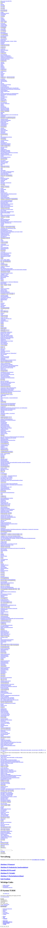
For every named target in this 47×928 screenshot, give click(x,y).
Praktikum (2, 446)
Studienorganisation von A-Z (6, 416)
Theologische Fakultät (4, 109)
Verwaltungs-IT (3, 236)
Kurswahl (2, 694)
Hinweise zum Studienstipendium (6, 587)
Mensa (4, 911)
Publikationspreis (3, 630)
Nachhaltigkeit (3, 26)
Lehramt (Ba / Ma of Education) (6, 336)
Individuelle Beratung (4, 499)
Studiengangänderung (4, 424)
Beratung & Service (4, 570)
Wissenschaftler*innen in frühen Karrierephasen (9, 644)
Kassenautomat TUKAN (5, 426)
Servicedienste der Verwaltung (38, 859)
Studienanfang (3, 401)
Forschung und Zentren (5, 59)
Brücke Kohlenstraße (4, 276)
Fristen (1, 400)
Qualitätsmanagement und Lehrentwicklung (8, 523)
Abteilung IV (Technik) (5, 216)
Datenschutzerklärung (4, 844)
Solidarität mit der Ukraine (5, 680)
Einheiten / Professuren (4, 103)
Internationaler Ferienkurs (5, 736)
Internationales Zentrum (5, 816)
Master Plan (2, 470)
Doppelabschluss (3, 422)
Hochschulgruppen (4, 559)
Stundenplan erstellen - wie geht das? (7, 413)
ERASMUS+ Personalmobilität (6, 794)
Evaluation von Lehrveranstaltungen (7, 509)
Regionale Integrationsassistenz (6, 700)
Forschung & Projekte (4, 108)
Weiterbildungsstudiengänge (5, 530)
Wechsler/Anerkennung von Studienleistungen (9, 93)
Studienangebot (3, 80)
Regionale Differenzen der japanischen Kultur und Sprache (11, 762)
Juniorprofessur (3, 665)
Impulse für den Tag (4, 121)
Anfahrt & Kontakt (4, 315)
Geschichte (2, 15)
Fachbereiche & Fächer (4, 44)
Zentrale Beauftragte (4, 173)
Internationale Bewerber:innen (6, 392)
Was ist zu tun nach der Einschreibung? (8, 403)
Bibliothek (2, 112)
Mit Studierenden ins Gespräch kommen (8, 359)
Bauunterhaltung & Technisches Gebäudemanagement (10, 221)
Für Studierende (3, 809)
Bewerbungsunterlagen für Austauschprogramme (9, 777)
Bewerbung (2, 378)
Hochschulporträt (3, 9)
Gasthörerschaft (3, 542)
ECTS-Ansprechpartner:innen (6, 693)
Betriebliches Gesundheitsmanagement (7, 116)
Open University (3, 549)
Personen (2, 83)
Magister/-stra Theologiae (5, 338)
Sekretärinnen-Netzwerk (5, 237)
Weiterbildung (3, 525)
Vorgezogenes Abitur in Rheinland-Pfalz (8, 387)
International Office (4, 202)
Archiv (1, 314)
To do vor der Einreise (4, 713)
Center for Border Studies (5, 804)
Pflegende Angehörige (4, 153)
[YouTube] (5, 926)
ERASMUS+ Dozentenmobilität (6, 793)
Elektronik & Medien (4, 220)
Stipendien (2, 456)
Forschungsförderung (4, 577)
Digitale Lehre (3, 501)
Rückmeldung (3, 430)
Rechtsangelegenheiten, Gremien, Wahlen (8, 41)
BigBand (2, 563)
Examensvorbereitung (4, 86)
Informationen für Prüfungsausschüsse (7, 440)
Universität (2, 5)
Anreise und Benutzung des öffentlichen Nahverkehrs (10, 742)
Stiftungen (2, 596)
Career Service (3, 481)
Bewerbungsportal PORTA (5, 383)
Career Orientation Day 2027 (6, 486)
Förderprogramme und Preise (6, 512)
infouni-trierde (6, 904)
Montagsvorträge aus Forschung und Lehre (8, 543)
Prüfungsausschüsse (4, 439)
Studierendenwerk (4, 298)
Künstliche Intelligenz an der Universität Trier (9, 114)
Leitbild (1, 12)
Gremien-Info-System (4, 245)
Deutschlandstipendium (5, 291)
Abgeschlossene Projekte (5, 270)
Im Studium (2, 79)
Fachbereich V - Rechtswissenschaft (7, 76)
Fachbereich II (3, 52)
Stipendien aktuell (3, 459)
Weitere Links (3, 813)
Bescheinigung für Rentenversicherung (8, 420)
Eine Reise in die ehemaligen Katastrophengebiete (10, 760)
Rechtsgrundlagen (3, 90)
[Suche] (12, 850)
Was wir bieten (3, 210)
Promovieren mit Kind (4, 631)
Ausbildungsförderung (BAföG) (6, 451)
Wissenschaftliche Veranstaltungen (7, 582)
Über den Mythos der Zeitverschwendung (8, 759)
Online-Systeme (3, 541)
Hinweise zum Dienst (4, 381)
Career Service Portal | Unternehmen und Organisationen (11, 484)
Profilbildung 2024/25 (4, 13)
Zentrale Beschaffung (4, 194)
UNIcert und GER (4, 162)
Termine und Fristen (4, 712)
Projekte (2, 820)
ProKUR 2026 (3, 99)
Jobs (1, 213)
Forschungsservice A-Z (4, 600)
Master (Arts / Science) (4, 334)
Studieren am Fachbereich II (5, 56)
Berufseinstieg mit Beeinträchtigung (7, 492)
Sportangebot (3, 129)
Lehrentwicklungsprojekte (5, 518)
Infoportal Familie (3, 147)
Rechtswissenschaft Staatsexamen (7, 337)
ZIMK (1, 113)
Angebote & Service (4, 140)
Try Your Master (3, 473)
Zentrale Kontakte (3, 905)
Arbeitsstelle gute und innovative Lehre (8, 228)
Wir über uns (2, 131)
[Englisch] (2, 846)
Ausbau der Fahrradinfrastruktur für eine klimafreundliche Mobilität (13, 269)
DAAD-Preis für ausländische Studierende (8, 686)
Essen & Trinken (3, 556)
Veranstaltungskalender (4, 307)
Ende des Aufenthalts (4, 696)
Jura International (3, 81)
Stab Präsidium (3, 36)
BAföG (1, 92)
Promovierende (3, 651)
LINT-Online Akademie (5, 828)
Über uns (2, 823)
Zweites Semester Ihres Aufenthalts (7, 697)
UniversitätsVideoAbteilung (5, 172)
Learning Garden (3, 25)
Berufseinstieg (3, 490)
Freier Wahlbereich (4, 343)
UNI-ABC (2, 412)
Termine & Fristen (4, 433)
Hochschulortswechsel (4, 425)
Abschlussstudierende (4, 682)
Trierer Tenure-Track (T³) (5, 634)
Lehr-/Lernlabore (3, 532)
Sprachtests (2, 163)
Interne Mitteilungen (4, 310)
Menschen (2, 306)
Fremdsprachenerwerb (4, 444)
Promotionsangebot (4, 718)
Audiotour (2, 18)
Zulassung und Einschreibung (6, 719)
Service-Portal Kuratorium (5, 255)
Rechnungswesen (3, 192)
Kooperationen (3, 641)
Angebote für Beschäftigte (5, 120)
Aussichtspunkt (3, 24)
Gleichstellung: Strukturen (5, 143)
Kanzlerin (2, 43)
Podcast (1, 17)
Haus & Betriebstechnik (5, 219)
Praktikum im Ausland (4, 779)
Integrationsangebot (4, 710)
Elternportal (2, 352)
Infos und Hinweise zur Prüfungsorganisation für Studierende (12, 436)
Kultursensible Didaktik (5, 832)
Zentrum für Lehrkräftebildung (6, 174)
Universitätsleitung (4, 33)
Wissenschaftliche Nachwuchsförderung (8, 591)
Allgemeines (2, 132)
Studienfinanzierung (4, 449)
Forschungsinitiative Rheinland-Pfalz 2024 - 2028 (10, 588)
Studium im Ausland (4, 765)
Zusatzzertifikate (3, 342)
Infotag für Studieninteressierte (6, 361)
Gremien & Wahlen (4, 241)
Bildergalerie (2, 348)
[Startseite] (6, 1)
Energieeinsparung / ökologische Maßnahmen (9, 281)
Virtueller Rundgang (4, 320)
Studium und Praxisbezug (5, 489)
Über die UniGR (3, 803)
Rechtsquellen (5, 886)
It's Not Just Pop (3, 756)
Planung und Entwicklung (5, 232)
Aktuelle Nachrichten (4, 814)
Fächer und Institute (4, 50)
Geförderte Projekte (4, 295)
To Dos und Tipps (3, 767)
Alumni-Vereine (3, 289)
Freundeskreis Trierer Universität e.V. (7, 293)
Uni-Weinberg (3, 30)
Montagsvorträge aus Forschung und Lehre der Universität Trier (12, 548)
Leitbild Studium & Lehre (5, 503)
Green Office (3, 28)
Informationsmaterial (4, 797)
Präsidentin (2, 42)
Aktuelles (2, 62)
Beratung (2, 569)
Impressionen (3, 32)
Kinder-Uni (2, 346)
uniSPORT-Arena (3, 275)
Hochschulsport (3, 125)
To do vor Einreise (4, 732)
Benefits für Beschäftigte (5, 212)
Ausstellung (2, 19)
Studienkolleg (3, 395)
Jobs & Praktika (3, 567)
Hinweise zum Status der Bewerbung (7, 382)
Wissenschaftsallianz (4, 296)
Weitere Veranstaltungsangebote (6, 627)
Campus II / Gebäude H (5, 266)
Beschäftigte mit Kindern (5, 151)
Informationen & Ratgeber (5, 621)
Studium (2, 65)
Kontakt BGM (3, 122)
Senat (1, 246)
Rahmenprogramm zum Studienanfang (7, 408)
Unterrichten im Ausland (5, 783)
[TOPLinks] (2, 251)
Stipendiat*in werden (4, 469)
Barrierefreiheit (3, 283)
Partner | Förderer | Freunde (5, 284)
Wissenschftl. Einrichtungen (5, 182)
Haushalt (2, 190)
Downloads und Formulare (5, 84)
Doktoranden (3, 784)
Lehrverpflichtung (3, 507)
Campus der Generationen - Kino (6, 544)
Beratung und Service (4, 524)
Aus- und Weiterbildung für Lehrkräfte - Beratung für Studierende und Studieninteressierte (17, 538)
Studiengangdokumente (5, 508)
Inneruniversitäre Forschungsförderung (7, 579)
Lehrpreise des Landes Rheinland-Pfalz (8, 517)
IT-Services (5, 912)
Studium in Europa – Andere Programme (8, 770)
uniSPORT (2, 267)
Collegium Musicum (4, 564)
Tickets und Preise (4, 130)
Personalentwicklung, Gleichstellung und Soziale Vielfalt (11, 231)
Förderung (2, 628)
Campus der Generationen (5, 539)
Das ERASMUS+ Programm (6, 792)
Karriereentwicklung (4, 656)
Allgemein (2, 63)
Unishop (4, 914)
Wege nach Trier (3, 678)
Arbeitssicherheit (3, 38)
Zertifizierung (3, 500)
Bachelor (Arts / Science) (5, 333)
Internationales (3, 106)
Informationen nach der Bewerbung (7, 698)
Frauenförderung (3, 142)
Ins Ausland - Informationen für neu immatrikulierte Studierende (12, 788)
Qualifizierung (3, 495)
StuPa (1, 168)
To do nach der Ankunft (5, 714)
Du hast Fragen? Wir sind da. (6, 479)
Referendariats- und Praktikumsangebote (8, 94)
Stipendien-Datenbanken (5, 463)
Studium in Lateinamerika (5, 774)
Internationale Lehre (4, 502)
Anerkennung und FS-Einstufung (6, 57)
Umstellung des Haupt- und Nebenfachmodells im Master (11, 480)
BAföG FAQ (3, 454)
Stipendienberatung (4, 464)
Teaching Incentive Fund (5, 514)
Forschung (2, 67)
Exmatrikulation (3, 423)
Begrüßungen (3, 406)
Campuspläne (3, 319)
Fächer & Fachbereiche (7, 908)
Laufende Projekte (4, 264)
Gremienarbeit (3, 244)
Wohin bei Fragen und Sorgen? (6, 410)
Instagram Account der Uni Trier (6, 367)
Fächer (1, 64)
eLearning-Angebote (4, 626)
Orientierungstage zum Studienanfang (7, 404)
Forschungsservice (4, 229)
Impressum (2, 825)
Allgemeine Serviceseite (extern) (6, 209)
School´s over (3, 368)
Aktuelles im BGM (4, 119)
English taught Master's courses (6, 335)
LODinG (2, 590)
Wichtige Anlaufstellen (4, 110)
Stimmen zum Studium (4, 288)
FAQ (1, 398)
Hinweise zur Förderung (5, 586)
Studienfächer (3, 339)
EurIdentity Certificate (4, 812)
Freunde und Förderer (4, 357)
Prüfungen (2, 51)
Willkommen (2, 818)
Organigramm (3, 14)
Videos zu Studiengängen (5, 363)
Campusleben (3, 305)
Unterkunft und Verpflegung (5, 741)
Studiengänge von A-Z (4, 329)
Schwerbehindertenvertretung (6, 137)
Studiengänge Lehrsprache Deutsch (7, 388)
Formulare (2, 455)
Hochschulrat (3, 249)
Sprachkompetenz (3, 834)
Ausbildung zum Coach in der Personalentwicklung (10, 536)
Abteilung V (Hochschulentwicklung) (7, 226)
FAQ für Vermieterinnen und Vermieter (8, 703)
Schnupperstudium (4, 369)
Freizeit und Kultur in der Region (6, 743)
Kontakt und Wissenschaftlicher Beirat (7, 745)
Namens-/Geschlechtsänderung (6, 418)
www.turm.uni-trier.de (4, 896)
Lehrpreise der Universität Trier (6, 515)
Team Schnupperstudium (5, 376)
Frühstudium (2, 358)
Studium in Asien (3, 773)
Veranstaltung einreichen (5, 350)
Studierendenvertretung (4, 165)
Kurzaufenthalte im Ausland (5, 778)
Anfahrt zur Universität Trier (6, 318)
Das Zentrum (3, 160)
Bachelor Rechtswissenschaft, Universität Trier (9, 87)
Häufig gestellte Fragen (4, 91)
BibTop (1, 278)
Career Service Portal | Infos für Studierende (9, 483)
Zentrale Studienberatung (5, 204)
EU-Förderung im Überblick (6, 593)
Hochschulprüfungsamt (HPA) (6, 201)
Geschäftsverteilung (4, 35)
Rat (1, 638)
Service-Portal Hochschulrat (5, 252)
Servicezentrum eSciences (5, 157)
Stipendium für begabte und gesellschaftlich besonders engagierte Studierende (15, 462)
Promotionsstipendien (4, 461)
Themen (2, 279)
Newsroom (2, 610)
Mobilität (2, 554)
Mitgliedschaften (3, 299)
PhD (1, 396)
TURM (1, 240)
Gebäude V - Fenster (4, 274)
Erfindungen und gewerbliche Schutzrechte (8, 608)
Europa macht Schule (4, 768)
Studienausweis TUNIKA (5, 431)
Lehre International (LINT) (5, 826)
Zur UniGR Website (4, 815)
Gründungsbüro (3, 124)
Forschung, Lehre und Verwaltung (7, 789)
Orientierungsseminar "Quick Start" (7, 684)
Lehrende (2, 181)
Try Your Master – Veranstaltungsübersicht (8, 475)
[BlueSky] (3, 926)
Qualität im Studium (4, 429)
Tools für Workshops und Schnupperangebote (9, 365)
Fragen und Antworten (4, 824)
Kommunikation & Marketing (6, 230)
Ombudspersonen (3, 603)
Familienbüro (3, 115)
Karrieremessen (3, 485)
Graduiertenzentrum (4, 123)
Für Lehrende (3, 811)
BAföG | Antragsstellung (5, 453)
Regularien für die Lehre (5, 504)
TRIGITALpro (3, 520)
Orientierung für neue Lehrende (6, 510)
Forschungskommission (5, 617)
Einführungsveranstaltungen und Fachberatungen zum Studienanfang (13, 407)
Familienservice (3, 149)
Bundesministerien (4, 595)
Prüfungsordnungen (4, 441)
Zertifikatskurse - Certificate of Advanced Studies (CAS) (11, 533)
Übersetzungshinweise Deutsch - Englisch (8, 796)
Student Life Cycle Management (6, 206)
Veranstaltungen (3, 671)
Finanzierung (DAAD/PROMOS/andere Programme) (10, 775)
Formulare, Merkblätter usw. (5, 222)
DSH (1, 164)
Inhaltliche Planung (4, 786)
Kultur (1, 561)
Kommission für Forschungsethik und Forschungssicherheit (11, 618)
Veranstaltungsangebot (4, 488)
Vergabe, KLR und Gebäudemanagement (8, 193)
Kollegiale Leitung (4, 637)
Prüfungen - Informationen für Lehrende (8, 437)
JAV (1, 135)
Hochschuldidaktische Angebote (6, 498)
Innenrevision (3, 40)
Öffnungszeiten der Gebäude (6, 427)
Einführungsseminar (4, 692)
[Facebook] (1, 926)
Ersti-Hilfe (2, 411)
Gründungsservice (4, 609)
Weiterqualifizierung (4, 649)
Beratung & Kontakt (4, 687)
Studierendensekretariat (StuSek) (6, 203)
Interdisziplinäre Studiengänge (6, 332)
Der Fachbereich (3, 54)
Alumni (1, 75)
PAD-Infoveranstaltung (4, 782)
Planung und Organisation (5, 729)
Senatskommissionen (4, 248)
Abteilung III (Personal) (5, 207)
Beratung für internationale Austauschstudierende (9, 695)
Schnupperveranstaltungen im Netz (7, 374)
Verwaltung (2, 183)
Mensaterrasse (3, 277)
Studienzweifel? (3, 432)
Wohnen (2, 553)
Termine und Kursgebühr (5, 739)
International (2, 673)
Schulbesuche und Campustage (6, 364)
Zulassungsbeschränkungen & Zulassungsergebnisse (10, 391)
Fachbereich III (3, 60)
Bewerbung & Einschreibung (6, 677)
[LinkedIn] (8, 926)
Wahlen (1, 257)
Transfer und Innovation (5, 235)
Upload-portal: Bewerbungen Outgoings (8, 776)
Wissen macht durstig (4, 375)
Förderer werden (3, 468)
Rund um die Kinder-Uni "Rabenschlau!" (8, 353)
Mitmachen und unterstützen (5, 822)
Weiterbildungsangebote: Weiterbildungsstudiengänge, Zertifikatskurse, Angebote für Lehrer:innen (19, 529)
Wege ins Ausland (3, 747)
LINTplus (2, 521)
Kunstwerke (2, 23)
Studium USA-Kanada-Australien (7, 772)
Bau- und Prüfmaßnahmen (5, 260)
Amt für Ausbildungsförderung (6, 200)
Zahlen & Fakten (6, 885)
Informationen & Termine (5, 256)
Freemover (2, 706)
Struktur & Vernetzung (4, 635)
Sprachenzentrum (3, 158)
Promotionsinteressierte (4, 646)
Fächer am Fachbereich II (5, 55)
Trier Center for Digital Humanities (7, 171)
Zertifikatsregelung (4, 837)
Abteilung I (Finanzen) (4, 186)
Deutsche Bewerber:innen (5, 385)
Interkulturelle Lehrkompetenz (6, 831)
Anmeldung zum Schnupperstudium (7, 377)
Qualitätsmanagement (4, 233)
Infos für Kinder (3, 354)
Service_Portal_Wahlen (5, 259)
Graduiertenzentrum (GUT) (5, 619)
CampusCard (3, 528)
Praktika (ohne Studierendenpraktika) (7, 215)
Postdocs (2, 658)
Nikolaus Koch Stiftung (5, 583)
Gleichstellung (3, 138)
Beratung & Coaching (4, 178)
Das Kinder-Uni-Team (4, 356)
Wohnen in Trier (3, 705)
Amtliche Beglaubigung (5, 384)
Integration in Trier (4, 798)
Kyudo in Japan (3, 758)
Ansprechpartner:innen (4, 715)
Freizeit (1, 557)
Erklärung (2, 313)
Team (1, 642)
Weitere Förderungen (4, 632)
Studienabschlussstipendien (5, 685)
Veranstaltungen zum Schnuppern (6, 372)
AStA (1, 169)
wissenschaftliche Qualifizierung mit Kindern (9, 152)
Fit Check (2, 472)
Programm (2, 349)
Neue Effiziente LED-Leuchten (6, 268)
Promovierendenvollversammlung (7, 639)
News (1, 300)
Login (1, 309)
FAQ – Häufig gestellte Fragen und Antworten (9, 699)
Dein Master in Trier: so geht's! (6, 478)
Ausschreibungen (3, 196)
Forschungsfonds (3, 581)
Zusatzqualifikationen (4, 442)
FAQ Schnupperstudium (5, 373)
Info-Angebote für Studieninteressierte (7, 366)
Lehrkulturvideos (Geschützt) (6, 836)
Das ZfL (2, 177)
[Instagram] (7, 926)
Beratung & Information (5, 648)
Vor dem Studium (3, 179)
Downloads (2, 838)
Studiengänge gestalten (4, 511)
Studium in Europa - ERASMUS (6, 769)
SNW (1, 239)
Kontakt (2, 155)
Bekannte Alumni (3, 290)
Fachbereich (2, 48)
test (1, 841)
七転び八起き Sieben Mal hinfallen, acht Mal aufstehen (11, 757)
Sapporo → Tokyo (4, 764)
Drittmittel (2, 191)
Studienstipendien (3, 460)
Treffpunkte (2, 566)
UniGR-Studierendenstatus (5, 808)
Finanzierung (3, 650)
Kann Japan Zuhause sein (5, 755)
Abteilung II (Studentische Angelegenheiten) (9, 198)
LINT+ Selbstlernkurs (4, 835)
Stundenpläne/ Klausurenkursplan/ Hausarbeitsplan (10, 89)
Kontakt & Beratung (4, 599)
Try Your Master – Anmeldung (6, 476)
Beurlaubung (3, 421)
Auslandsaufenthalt (4, 445)
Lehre (1, 493)
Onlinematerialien (3, 550)
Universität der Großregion (5, 297)
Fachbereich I (3, 46)
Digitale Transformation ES (5, 522)
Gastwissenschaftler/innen (5, 727)
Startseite (2, 4)
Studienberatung (3, 709)
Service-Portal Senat (4, 247)
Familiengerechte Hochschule (6, 154)
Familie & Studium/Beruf (5, 144)
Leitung (1, 188)
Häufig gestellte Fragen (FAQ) (6, 744)
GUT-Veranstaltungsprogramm (6, 625)
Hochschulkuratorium (4, 254)
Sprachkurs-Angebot (4, 161)
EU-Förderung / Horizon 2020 (6, 795)
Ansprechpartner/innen (4, 197)
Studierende (2, 180)
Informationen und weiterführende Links (8, 605)
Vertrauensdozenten (4, 616)
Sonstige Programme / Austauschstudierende (9, 397)
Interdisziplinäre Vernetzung (5, 640)
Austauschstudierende (4, 688)
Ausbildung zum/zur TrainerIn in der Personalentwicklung (11, 537)
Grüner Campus (3, 21)
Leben (1, 551)
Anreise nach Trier (4, 317)
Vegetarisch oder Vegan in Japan (6, 763)
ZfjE (1, 82)
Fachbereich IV (3, 69)
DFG (1, 592)
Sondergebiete (3, 189)
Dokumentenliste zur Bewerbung (6, 390)
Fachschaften (3, 170)
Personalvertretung (4, 133)
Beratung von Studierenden (5, 833)
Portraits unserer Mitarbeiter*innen (7, 211)
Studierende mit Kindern (5, 150)
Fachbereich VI (3, 100)
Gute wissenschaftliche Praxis (6, 601)
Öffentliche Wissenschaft (5, 546)
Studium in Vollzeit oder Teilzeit (6, 340)
